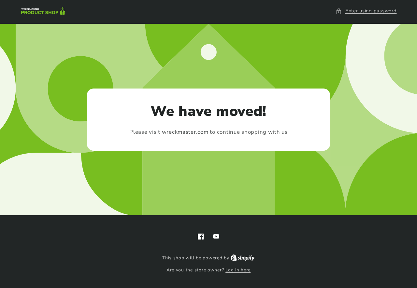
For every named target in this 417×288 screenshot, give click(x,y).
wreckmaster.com (185, 132)
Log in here (238, 270)
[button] (366, 11)
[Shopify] (243, 258)
